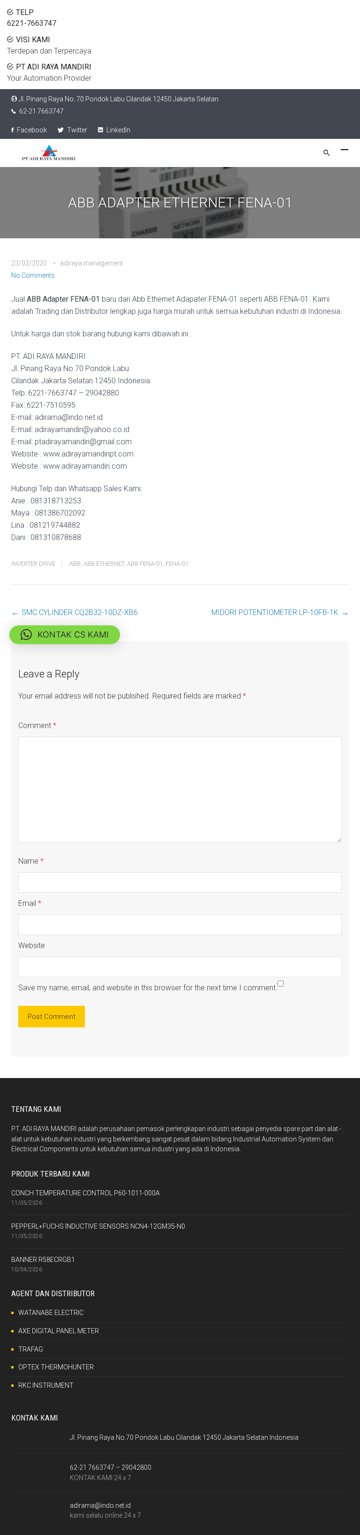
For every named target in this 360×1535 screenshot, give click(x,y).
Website (31, 945)
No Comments (33, 275)
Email (29, 903)
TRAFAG (30, 1349)
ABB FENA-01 (145, 563)
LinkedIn (117, 130)
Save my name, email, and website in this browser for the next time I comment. (148, 987)
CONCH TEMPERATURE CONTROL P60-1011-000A (85, 1193)
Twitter (76, 130)
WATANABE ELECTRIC (50, 1312)
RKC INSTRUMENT (46, 1385)
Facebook (31, 130)
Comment (37, 725)
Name (31, 861)
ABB (75, 563)
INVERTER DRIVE (33, 563)
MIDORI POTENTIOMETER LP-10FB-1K (274, 612)
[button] (64, 634)
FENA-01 (176, 563)
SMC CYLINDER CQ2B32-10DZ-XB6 (80, 612)
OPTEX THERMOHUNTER (56, 1367)
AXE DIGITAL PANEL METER (58, 1331)
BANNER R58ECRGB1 (43, 1259)
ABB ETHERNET (103, 563)
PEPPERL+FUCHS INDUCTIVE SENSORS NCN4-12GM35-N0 (98, 1226)
